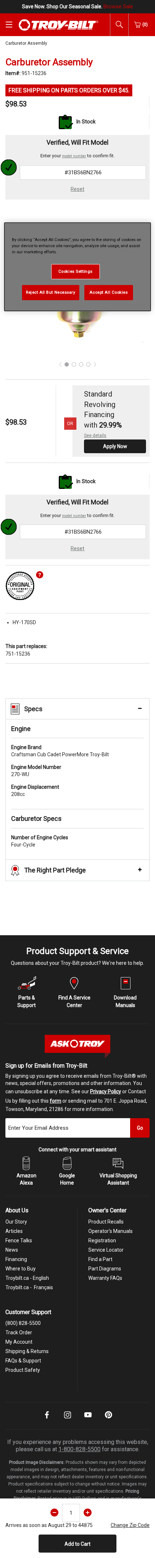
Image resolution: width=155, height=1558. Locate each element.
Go (140, 1128)
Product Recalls (106, 1222)
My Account (18, 1342)
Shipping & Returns (27, 1351)
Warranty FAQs (105, 1278)
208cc (35, 790)
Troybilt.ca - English (27, 1278)
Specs (33, 709)
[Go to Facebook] (47, 1420)
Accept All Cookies (108, 292)
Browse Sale (118, 6)
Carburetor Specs (36, 818)
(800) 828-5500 (23, 1323)
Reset (77, 189)
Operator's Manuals (110, 1231)
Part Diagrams (104, 1269)
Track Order (18, 1332)
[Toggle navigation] (9, 24)
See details (95, 435)
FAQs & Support (23, 1361)
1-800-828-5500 (79, 1449)
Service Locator (106, 1250)
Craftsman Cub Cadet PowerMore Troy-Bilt (60, 750)
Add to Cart (77, 1544)
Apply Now (115, 446)
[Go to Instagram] (67, 1420)
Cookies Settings (75, 271)
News (11, 1250)
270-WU (36, 770)
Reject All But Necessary (50, 292)
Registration (102, 1240)
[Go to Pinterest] (108, 1420)
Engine (21, 728)
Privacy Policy (105, 1091)
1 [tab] (66, 364)
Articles (14, 1231)
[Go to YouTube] (88, 1420)
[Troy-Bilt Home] (58, 24)
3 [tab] (81, 364)
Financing (16, 1259)
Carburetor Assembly (26, 43)
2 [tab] (74, 364)
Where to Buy (20, 1269)
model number (74, 156)
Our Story (16, 1222)
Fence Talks (18, 1240)
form (55, 1101)
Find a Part (100, 1259)
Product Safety (22, 1370)
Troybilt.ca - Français (29, 1287)
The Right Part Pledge (55, 870)
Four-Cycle (39, 841)
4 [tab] (88, 364)
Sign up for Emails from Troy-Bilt (46, 1065)
